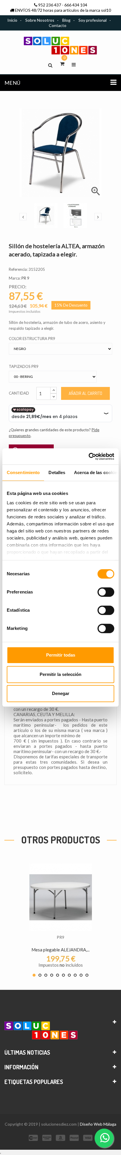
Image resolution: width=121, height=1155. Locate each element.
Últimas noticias (27, 1052)
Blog (66, 20)
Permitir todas (60, 654)
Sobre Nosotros (39, 20)
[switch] (106, 592)
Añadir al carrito (85, 393)
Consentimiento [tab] (23, 472)
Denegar (60, 693)
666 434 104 (75, 4)
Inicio (12, 20)
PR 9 (25, 278)
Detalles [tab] (56, 472)
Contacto (57, 25)
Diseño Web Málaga (98, 1124)
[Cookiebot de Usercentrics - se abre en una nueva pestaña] (88, 456)
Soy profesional (92, 20)
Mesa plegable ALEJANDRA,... (60, 949)
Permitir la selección (60, 674)
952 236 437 (49, 4)
